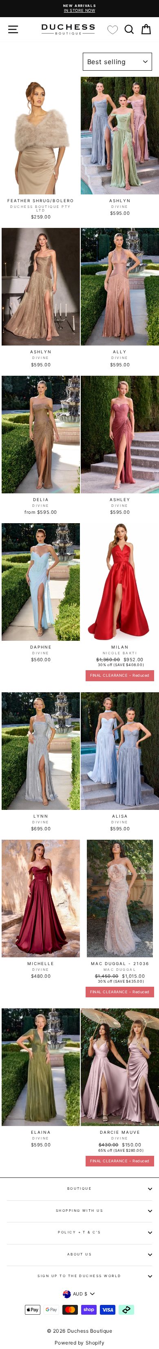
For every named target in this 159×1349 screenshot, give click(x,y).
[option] (79, 8)
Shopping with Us (80, 1211)
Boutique (79, 1188)
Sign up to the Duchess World (79, 1276)
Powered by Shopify (80, 1343)
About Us (79, 1254)
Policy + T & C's (79, 1232)
